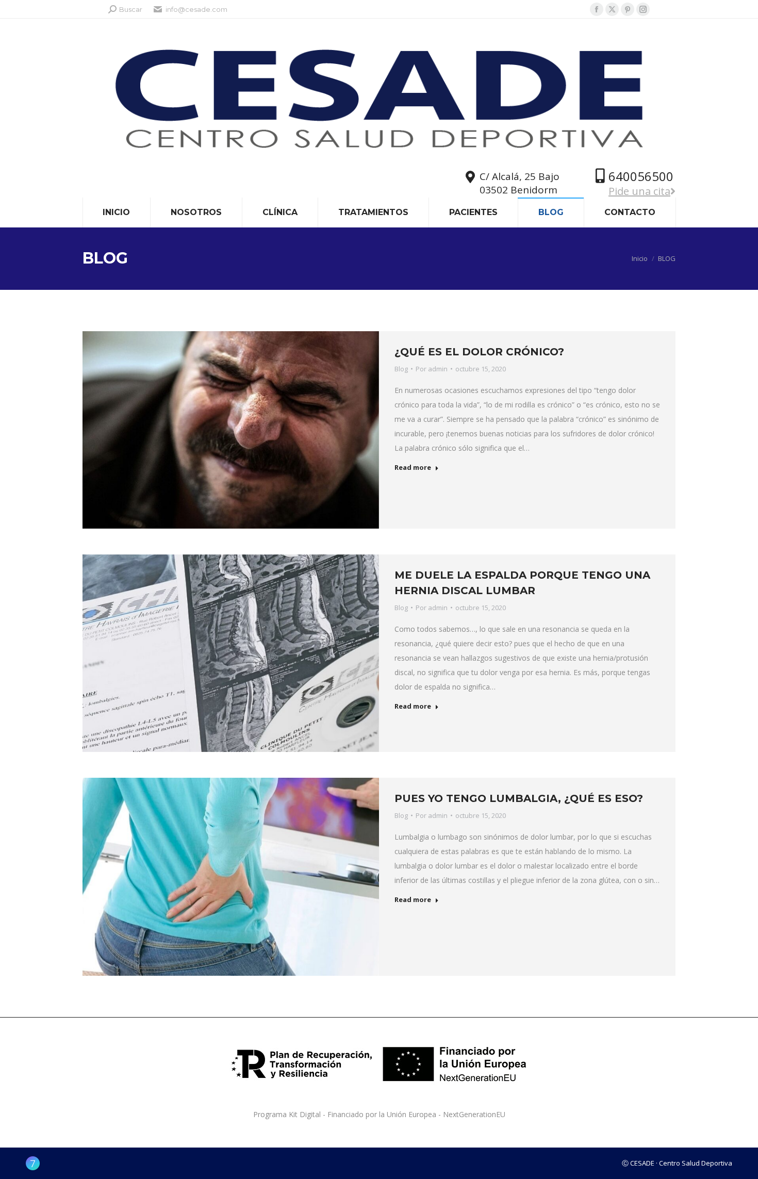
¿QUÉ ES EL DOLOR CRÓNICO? (479, 352)
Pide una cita (639, 191)
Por (432, 368)
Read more (412, 467)
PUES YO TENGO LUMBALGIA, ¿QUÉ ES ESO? (518, 798)
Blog (401, 368)
